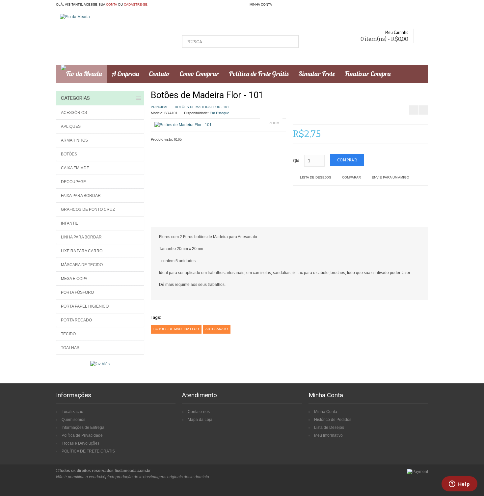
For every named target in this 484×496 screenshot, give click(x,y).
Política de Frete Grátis (258, 73)
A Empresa (125, 73)
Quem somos (73, 419)
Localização (72, 411)
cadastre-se (136, 4)
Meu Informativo (328, 435)
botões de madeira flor (176, 329)
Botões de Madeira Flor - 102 (429, 94)
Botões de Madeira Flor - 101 (202, 107)
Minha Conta (325, 411)
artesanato (216, 329)
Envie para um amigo (390, 177)
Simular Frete (316, 73)
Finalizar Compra (367, 73)
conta (111, 4)
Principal (159, 107)
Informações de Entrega (83, 427)
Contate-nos (199, 411)
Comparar (351, 177)
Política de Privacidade (82, 435)
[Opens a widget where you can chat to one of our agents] (459, 484)
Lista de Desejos (315, 177)
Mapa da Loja (200, 419)
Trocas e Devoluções (80, 443)
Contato (159, 73)
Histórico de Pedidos (332, 419)
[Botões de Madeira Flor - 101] (183, 125)
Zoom (274, 123)
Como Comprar (199, 73)
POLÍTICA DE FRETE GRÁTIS (88, 451)
